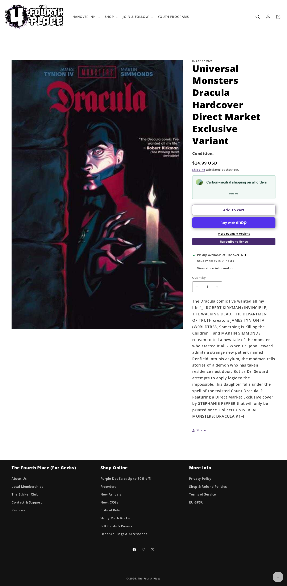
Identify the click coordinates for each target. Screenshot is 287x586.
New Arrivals (110, 494)
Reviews (18, 510)
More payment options (234, 233)
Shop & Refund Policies (208, 486)
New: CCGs (109, 502)
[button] (86, 17)
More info (233, 194)
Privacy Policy (200, 478)
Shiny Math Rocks (115, 518)
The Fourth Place (149, 578)
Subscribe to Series (234, 241)
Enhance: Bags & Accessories (123, 534)
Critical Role (110, 510)
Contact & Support (27, 502)
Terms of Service (202, 494)
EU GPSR (196, 502)
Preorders (108, 486)
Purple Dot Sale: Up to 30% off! (125, 478)
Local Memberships (27, 486)
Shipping (198, 169)
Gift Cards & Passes (116, 526)
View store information (216, 268)
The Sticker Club (25, 494)
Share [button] (201, 430)
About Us (19, 478)
